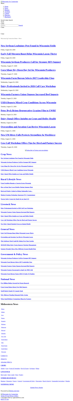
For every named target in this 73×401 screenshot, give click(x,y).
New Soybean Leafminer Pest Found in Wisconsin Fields (28, 45)
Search (21, 25)
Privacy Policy (14, 396)
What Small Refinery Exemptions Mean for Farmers (16, 299)
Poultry (21, 375)
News (6, 8)
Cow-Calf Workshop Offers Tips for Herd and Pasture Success (31, 143)
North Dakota (4, 339)
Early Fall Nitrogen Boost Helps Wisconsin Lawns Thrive (29, 54)
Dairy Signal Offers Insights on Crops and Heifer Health (28, 118)
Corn (7, 368)
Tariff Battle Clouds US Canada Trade (12, 291)
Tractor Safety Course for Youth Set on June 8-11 (15, 199)
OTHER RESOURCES (8, 378)
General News (7, 229)
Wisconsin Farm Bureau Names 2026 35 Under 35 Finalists (18, 274)
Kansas (3, 318)
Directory (7, 15)
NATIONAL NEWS (7, 384)
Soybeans (32, 368)
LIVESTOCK (5, 372)
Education (9, 381)
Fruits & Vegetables (14, 368)
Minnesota (3, 327)
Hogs (16, 375)
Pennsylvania (4, 345)
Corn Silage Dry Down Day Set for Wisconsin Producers (28, 70)
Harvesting (39, 381)
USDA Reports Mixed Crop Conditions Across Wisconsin (28, 102)
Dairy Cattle (11, 375)
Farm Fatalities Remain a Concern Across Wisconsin (16, 183)
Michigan (3, 324)
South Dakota (4, 348)
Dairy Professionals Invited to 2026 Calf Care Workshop (28, 86)
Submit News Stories (36, 387)
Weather (67, 381)
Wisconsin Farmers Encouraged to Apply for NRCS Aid (17, 270)
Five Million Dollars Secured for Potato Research (15, 283)
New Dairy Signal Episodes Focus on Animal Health (16, 224)
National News (8, 279)
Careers (7, 13)
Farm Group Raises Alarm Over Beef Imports (14, 287)
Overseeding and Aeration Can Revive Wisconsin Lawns (28, 127)
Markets (7, 10)
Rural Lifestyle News (11, 179)
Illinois (2, 309)
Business (3, 381)
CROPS (3, 365)
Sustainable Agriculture (58, 381)
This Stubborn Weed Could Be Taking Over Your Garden (17, 241)
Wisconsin (3, 352)
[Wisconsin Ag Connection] (9, 1)
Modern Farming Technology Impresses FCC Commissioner (18, 195)
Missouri (3, 330)
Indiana (3, 312)
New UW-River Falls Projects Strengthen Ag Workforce (28, 135)
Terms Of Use (5, 396)
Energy (15, 381)
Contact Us (4, 355)
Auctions (7, 12)
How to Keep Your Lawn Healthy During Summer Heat (17, 187)
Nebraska (3, 333)
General (20, 381)
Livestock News (8, 204)
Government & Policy (29, 381)
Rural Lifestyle (47, 381)
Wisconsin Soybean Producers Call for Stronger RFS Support (31, 62)
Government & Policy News (14, 254)
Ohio (2, 342)
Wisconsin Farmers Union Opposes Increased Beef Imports (29, 94)
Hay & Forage (25, 368)
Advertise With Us (6, 362)
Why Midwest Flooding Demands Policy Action (14, 295)
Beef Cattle (4, 375)
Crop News (6, 154)
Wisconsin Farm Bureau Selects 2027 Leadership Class (27, 78)
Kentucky (3, 321)
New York (3, 336)
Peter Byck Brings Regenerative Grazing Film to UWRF (28, 110)
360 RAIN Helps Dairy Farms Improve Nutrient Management (18, 245)
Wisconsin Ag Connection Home (9, 38)
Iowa (2, 315)
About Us (4, 359)
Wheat (37, 368)
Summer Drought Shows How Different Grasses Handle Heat (18, 249)
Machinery (8, 17)
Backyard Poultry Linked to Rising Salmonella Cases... (16, 191)
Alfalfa (3, 368)
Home (6, 6)
